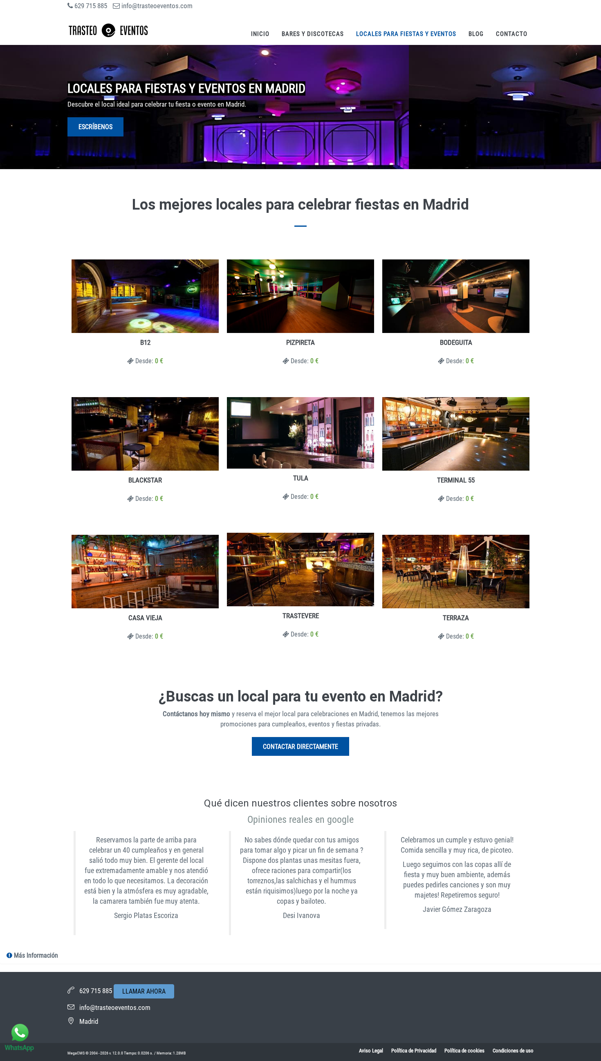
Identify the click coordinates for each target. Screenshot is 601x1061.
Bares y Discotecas (313, 34)
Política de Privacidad (413, 1051)
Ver (145, 296)
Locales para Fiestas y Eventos (406, 34)
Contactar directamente (300, 747)
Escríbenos (95, 127)
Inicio (260, 34)
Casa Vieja (145, 618)
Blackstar (145, 480)
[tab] (300, 956)
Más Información (35, 955)
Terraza (456, 618)
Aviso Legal (371, 1051)
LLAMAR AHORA (144, 991)
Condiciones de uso (513, 1051)
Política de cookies (464, 1051)
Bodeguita (456, 342)
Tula (300, 478)
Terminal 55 (456, 480)
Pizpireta (300, 342)
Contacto (511, 34)
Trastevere (301, 616)
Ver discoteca (145, 434)
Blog (476, 34)
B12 (145, 342)
